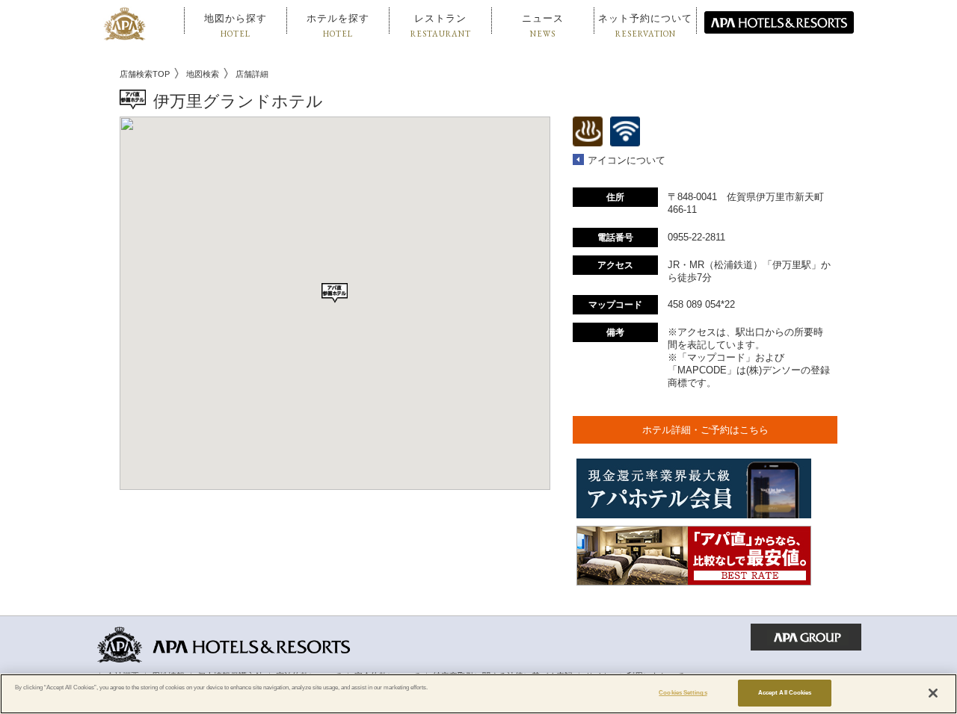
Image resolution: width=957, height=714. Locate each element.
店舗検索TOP (145, 73)
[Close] (933, 693)
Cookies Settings (683, 692)
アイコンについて (626, 160)
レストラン (440, 26)
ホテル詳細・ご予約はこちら (705, 429)
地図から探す (235, 26)
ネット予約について (645, 26)
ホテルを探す (338, 26)
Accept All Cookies (784, 692)
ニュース (543, 26)
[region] (478, 694)
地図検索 (202, 73)
